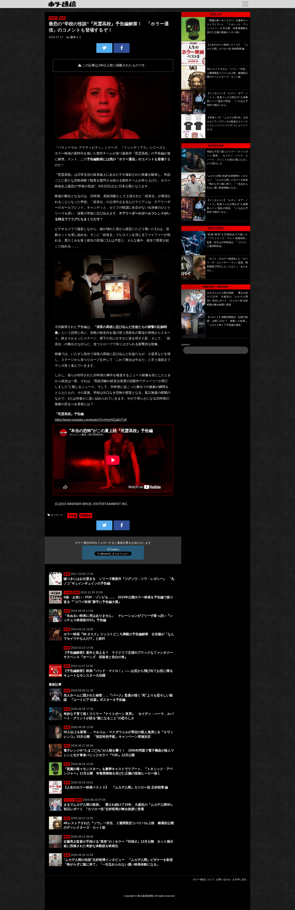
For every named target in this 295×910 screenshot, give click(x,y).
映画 (62, 18)
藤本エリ (75, 37)
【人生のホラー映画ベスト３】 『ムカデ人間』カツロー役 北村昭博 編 (116, 787)
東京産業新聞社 (145, 896)
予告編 (72, 515)
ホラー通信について (204, 879)
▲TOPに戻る (239, 879)
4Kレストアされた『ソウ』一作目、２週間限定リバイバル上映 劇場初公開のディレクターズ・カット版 (227, 73)
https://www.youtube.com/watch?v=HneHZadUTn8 (91, 419)
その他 (68, 592)
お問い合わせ (223, 879)
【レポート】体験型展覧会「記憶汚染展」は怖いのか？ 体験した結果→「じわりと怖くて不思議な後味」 (227, 321)
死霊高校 (85, 515)
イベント (69, 799)
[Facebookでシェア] (122, 48)
